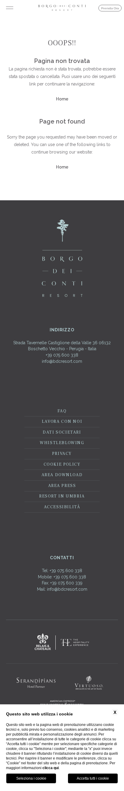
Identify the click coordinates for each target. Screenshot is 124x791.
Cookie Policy (62, 464)
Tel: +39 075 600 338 (62, 570)
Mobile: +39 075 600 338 (62, 577)
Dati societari (62, 432)
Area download (62, 475)
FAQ (62, 411)
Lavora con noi (62, 421)
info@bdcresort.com (62, 361)
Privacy (62, 453)
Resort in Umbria (62, 496)
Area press (62, 485)
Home (62, 99)
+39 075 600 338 (62, 355)
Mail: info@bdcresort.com (62, 589)
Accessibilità (62, 507)
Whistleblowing (62, 443)
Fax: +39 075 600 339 (62, 583)
